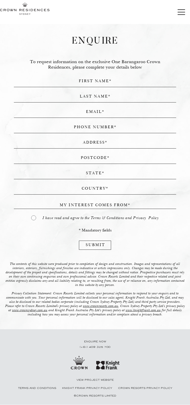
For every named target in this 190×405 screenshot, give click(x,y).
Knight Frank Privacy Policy (87, 388)
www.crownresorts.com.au (100, 306)
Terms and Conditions (37, 388)
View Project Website (95, 380)
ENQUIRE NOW (95, 341)
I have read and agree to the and (101, 218)
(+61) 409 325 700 (95, 347)
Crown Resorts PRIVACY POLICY (145, 388)
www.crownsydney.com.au (30, 310)
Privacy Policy (146, 218)
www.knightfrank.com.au (143, 310)
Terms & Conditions (107, 218)
